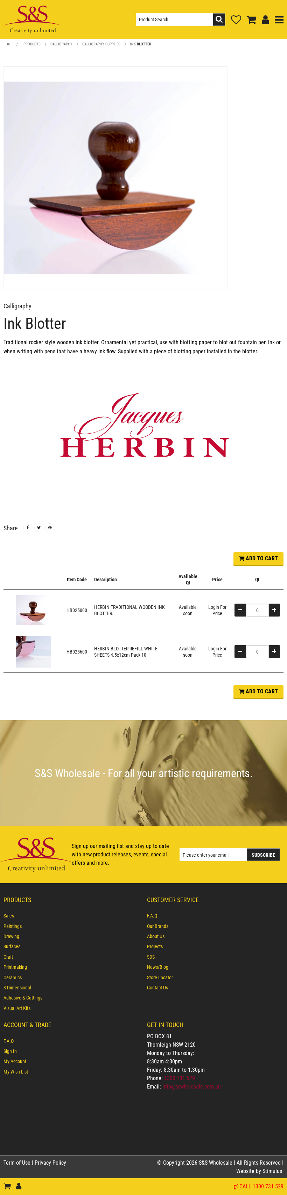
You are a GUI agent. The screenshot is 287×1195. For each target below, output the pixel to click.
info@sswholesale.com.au (191, 1086)
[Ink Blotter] (144, 177)
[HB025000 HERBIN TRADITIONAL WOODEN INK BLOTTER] (33, 609)
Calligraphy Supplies (101, 44)
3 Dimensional (17, 987)
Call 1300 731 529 (261, 1187)
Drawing (11, 936)
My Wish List (16, 1072)
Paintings (13, 926)
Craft (8, 957)
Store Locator (160, 977)
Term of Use (18, 1162)
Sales (9, 916)
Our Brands (157, 926)
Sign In (10, 1051)
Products (32, 44)
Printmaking (15, 967)
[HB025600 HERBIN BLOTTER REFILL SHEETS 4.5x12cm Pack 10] (33, 651)
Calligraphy (61, 44)
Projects (155, 946)
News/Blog (157, 967)
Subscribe (263, 855)
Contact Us (157, 987)
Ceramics (13, 977)
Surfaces (12, 946)
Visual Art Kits (17, 1008)
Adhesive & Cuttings (23, 998)
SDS (151, 957)
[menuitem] (72, 916)
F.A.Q (152, 916)
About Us (155, 936)
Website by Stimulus (260, 1171)
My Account (15, 1061)
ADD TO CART (261, 558)
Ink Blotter (140, 44)
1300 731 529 (179, 1078)
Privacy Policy (50, 1162)
